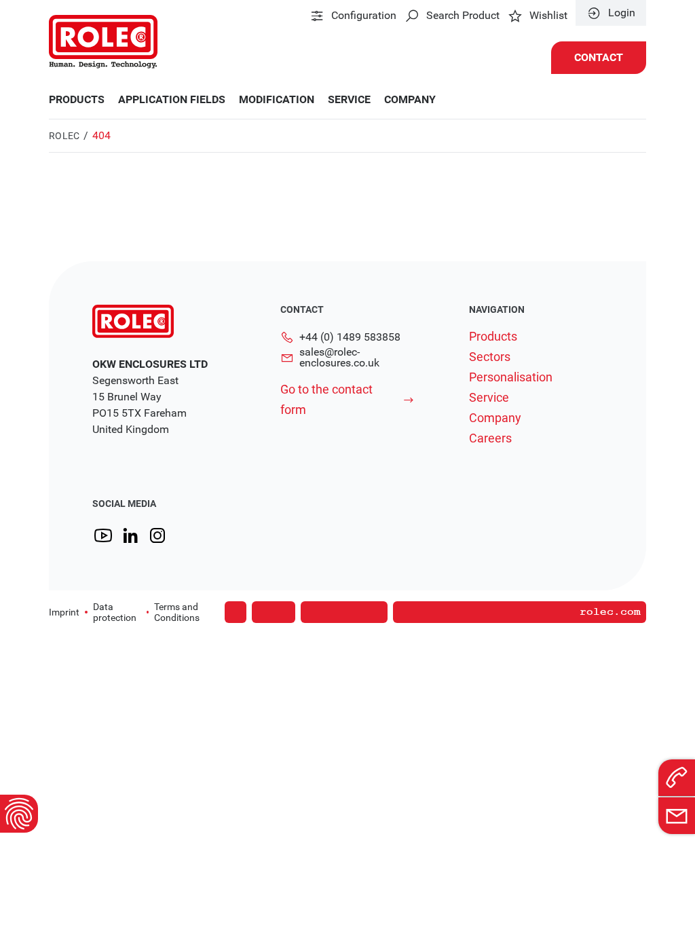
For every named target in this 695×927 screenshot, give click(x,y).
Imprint (64, 612)
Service (349, 99)
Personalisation (510, 377)
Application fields (171, 99)
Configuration (363, 15)
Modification (276, 99)
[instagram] (157, 536)
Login (621, 12)
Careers (490, 438)
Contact (598, 57)
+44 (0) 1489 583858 (349, 336)
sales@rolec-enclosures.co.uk (339, 357)
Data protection (114, 612)
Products (77, 99)
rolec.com (610, 612)
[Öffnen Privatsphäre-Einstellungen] (19, 814)
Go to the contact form (326, 399)
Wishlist (548, 15)
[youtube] (103, 536)
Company (410, 99)
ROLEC (64, 135)
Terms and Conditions (177, 612)
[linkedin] (130, 536)
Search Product (463, 15)
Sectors (489, 357)
